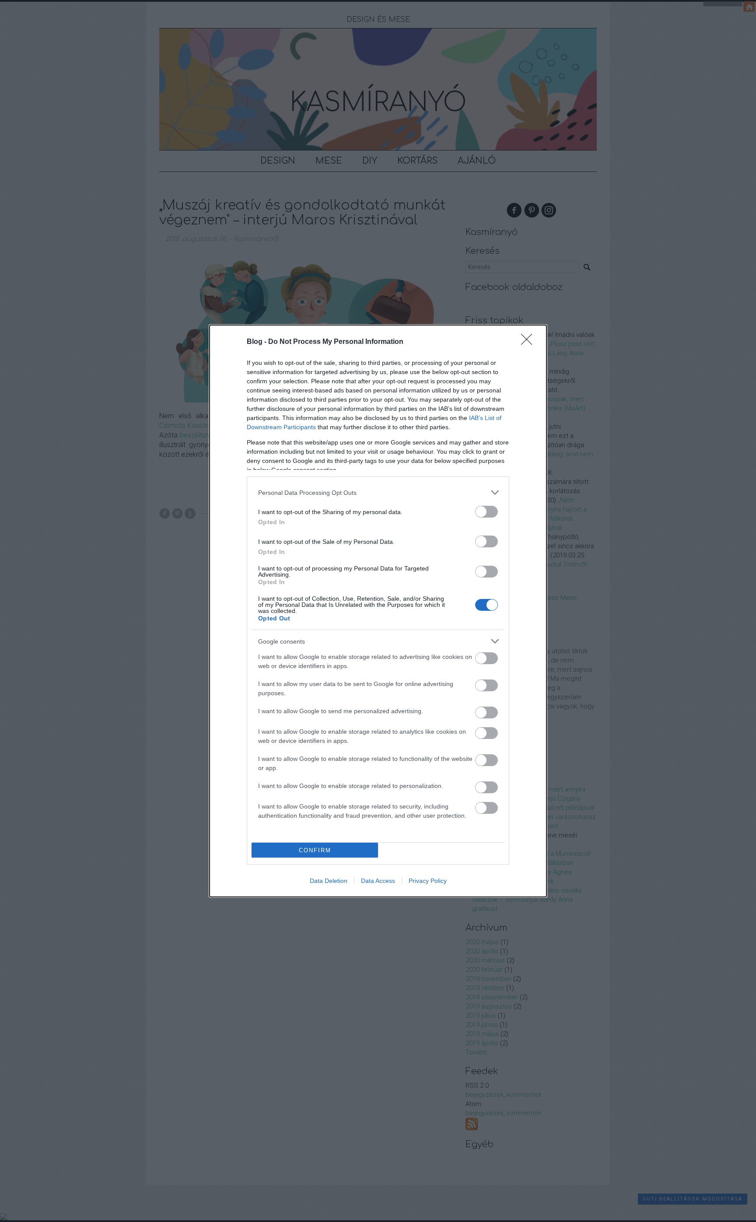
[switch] (486, 512)
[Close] (529, 342)
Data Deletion (328, 880)
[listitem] (378, 492)
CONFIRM (315, 850)
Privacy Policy (428, 880)
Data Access (378, 880)
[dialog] (378, 611)
